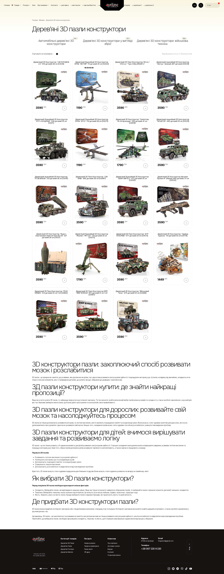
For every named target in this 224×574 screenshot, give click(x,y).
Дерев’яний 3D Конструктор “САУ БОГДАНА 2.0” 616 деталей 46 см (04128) (51, 63)
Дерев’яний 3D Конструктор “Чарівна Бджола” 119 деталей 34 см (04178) (173, 235)
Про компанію (112, 543)
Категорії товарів (68, 539)
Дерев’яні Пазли (66, 546)
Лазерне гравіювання (91, 546)
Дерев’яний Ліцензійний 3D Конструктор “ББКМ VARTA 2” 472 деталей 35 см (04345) (132, 178)
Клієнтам (112, 539)
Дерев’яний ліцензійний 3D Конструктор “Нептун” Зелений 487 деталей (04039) (173, 63)
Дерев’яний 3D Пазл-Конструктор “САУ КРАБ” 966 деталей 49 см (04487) (92, 178)
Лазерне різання (89, 543)
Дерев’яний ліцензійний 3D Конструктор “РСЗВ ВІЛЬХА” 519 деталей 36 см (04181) (51, 178)
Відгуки (110, 549)
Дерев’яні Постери (67, 549)
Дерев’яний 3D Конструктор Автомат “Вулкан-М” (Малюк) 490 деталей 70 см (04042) (173, 178)
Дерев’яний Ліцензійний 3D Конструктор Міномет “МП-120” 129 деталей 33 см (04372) (91, 236)
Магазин (42, 20)
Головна (35, 20)
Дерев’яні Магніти (67, 552)
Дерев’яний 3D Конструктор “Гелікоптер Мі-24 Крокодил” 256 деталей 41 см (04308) (132, 121)
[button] (89, 68)
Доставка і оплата (114, 546)
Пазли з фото (88, 549)
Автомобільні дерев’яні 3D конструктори (56, 42)
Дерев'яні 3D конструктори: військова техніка (162, 42)
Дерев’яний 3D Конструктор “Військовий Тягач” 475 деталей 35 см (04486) (132, 292)
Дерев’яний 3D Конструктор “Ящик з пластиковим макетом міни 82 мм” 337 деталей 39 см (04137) (51, 236)
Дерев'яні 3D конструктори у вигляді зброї (108, 42)
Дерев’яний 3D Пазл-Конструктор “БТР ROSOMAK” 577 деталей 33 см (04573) (132, 235)
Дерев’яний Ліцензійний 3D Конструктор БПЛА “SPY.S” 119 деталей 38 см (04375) (91, 120)
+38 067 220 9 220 (151, 548)
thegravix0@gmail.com (165, 541)
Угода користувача (114, 555)
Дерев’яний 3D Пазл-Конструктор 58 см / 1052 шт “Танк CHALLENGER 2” (132, 63)
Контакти (110, 552)
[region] (112, 42)
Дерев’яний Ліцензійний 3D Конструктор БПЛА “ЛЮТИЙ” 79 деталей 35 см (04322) (92, 63)
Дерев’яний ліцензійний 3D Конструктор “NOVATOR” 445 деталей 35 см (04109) (173, 120)
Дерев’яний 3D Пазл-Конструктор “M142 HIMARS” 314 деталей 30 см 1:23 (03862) (51, 292)
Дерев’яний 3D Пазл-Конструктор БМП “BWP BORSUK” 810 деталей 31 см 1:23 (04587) (92, 293)
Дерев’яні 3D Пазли (67, 543)
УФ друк (87, 552)
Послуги (87, 539)
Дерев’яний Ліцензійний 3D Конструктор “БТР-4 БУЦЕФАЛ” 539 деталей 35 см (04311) (51, 121)
